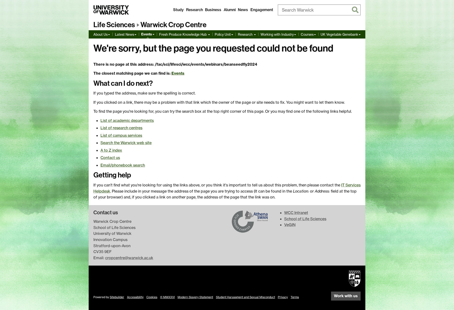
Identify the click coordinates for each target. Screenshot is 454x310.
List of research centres (121, 127)
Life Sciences (114, 25)
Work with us (346, 295)
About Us (100, 34)
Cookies (151, 297)
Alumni (230, 9)
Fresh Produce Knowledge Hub (183, 34)
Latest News (124, 34)
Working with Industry (277, 34)
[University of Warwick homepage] (111, 10)
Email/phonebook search (122, 165)
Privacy (283, 297)
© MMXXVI (167, 297)
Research (194, 9)
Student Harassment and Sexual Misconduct (245, 297)
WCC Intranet (296, 212)
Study (178, 9)
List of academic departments (127, 120)
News (243, 9)
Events (146, 34)
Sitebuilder (117, 297)
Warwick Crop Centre (173, 25)
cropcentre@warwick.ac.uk (129, 257)
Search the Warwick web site (126, 142)
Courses (307, 34)
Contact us (110, 157)
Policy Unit (223, 34)
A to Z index (111, 150)
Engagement (261, 9)
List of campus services (121, 135)
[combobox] (319, 9)
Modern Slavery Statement (195, 297)
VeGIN (290, 224)
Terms (295, 297)
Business (213, 9)
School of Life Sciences (305, 218)
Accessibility (135, 297)
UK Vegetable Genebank (339, 34)
